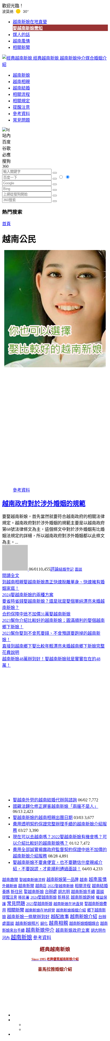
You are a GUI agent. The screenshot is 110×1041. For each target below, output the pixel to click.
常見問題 (21, 120)
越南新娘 (21, 75)
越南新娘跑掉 (83, 897)
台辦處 (51, 891)
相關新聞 (21, 47)
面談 (78, 569)
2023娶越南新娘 (39, 904)
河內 (6, 938)
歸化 (44, 923)
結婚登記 (66, 569)
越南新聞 (26, 886)
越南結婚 (21, 88)
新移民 (64, 897)
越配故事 (60, 916)
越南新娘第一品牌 (62, 879)
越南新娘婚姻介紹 (71, 910)
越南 (84, 880)
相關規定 (21, 101)
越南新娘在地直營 (30, 22)
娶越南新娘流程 (32, 880)
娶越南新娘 (34, 892)
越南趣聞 (10, 880)
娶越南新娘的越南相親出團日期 (43, 817)
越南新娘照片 (27, 923)
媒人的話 (21, 34)
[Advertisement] (55, 424)
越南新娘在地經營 (40, 910)
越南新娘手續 (83, 892)
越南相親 (21, 81)
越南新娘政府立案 (73, 930)
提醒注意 (21, 107)
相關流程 (21, 94)
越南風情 (21, 41)
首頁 (6, 223)
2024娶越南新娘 (43, 897)
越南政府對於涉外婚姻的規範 (43, 503)
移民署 (23, 897)
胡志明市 (98, 930)
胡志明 (64, 892)
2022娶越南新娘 (61, 886)
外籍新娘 (9, 886)
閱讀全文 (10, 575)
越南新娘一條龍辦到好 (28, 916)
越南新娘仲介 (40, 930)
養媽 (6, 892)
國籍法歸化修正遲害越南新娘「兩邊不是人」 (55, 806)
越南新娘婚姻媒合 (84, 923)
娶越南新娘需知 (28, 28)
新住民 (17, 891)
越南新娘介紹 (83, 916)
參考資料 (21, 113)
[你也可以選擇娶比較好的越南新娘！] (55, 308)
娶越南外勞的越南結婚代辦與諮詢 (45, 800)
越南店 (40, 886)
